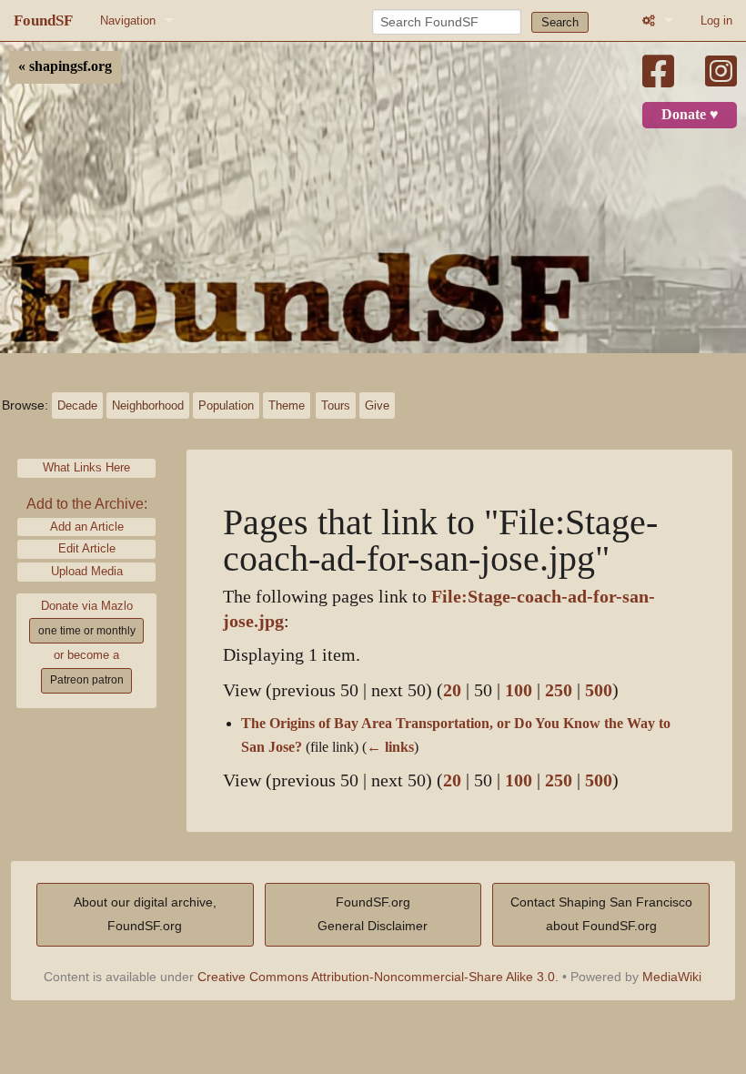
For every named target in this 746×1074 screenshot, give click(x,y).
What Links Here (86, 467)
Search (560, 22)
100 (518, 690)
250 (558, 690)
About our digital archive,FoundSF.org (145, 914)
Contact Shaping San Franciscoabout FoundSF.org (601, 914)
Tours (335, 405)
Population (226, 405)
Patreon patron (87, 679)
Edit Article (87, 548)
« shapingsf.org (65, 66)
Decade (77, 405)
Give (377, 405)
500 (598, 690)
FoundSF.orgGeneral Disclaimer (373, 914)
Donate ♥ (690, 114)
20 (452, 690)
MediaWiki (671, 976)
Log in (716, 20)
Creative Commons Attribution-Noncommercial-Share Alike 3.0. (378, 976)
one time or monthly (87, 630)
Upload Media (87, 571)
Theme (286, 405)
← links (390, 747)
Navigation (128, 20)
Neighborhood (148, 405)
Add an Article (87, 526)
